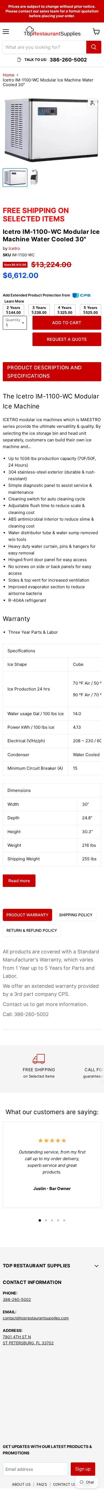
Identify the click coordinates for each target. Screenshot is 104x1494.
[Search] (93, 47)
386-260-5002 (17, 1299)
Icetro (14, 248)
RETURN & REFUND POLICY (31, 930)
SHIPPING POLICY (76, 914)
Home (8, 75)
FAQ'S (42, 1484)
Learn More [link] (14, 301)
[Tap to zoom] (93, 103)
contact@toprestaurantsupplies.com (36, 1318)
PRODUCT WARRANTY (27, 914)
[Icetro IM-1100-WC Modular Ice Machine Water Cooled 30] (15, 177)
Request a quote (67, 339)
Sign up (83, 1469)
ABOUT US (21, 1484)
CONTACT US (64, 1484)
